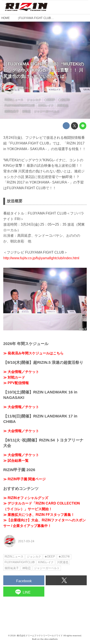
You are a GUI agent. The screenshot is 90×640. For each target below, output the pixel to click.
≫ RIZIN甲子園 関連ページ (24, 479)
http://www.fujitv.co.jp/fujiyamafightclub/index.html (41, 258)
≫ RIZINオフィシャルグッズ (25, 498)
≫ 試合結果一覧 (16, 460)
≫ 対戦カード (14, 377)
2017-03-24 (25, 88)
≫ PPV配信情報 (16, 383)
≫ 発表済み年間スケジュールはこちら (33, 353)
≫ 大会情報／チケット (21, 372)
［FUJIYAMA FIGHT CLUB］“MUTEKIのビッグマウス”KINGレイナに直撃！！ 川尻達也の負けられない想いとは (43, 70)
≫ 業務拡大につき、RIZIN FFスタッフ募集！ (38, 514)
